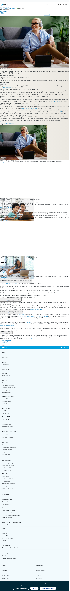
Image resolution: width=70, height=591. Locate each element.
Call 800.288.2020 (4, 267)
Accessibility (4, 573)
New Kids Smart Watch (7, 488)
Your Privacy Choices (40, 570)
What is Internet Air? (7, 512)
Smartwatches (5, 364)
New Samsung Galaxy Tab (8, 478)
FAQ (5, 209)
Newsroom (4, 533)
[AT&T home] (4, 5)
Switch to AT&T (5, 419)
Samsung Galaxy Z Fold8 (8, 390)
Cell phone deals (6, 440)
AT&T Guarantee (6, 545)
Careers (4, 540)
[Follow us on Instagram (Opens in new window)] (64, 347)
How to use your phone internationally (11, 515)
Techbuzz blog (5, 553)
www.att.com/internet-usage (29, 108)
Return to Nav (13, 8)
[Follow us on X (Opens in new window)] (59, 347)
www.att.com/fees (56, 101)
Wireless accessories (7, 367)
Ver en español (65, 1)
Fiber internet (5, 357)
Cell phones (5, 355)
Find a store (58, 1)
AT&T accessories (6, 497)
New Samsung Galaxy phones (9, 463)
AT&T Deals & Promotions (8, 437)
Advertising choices (39, 565)
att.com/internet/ (6, 87)
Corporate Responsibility (8, 538)
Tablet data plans (6, 408)
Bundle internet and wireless (8, 510)
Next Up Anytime (6, 413)
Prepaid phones (5, 369)
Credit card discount (7, 449)
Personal (3, 1)
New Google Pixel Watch (7, 486)
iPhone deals (5, 442)
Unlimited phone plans (7, 398)
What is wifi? (5, 525)
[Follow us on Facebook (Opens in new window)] (61, 347)
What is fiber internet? (7, 517)
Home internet (5, 360)
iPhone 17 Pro (5, 378)
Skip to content (4, 7)
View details (47, 15)
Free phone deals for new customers (10, 452)
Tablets (4, 362)
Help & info (4, 543)
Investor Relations (6, 535)
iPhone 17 (4, 383)
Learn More (3, 163)
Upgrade (4, 406)
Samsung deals (5, 444)
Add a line (4, 403)
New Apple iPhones (6, 460)
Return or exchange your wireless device (11, 522)
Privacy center (38, 568)
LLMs (3, 560)
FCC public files (39, 578)
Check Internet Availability (7, 122)
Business (9, 1)
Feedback (4, 555)
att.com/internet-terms (26, 105)
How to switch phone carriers (9, 421)
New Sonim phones (6, 470)
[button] (9, 4)
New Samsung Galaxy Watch (8, 483)
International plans (6, 401)
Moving (2, 209)
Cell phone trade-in (6, 429)
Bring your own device (7, 426)
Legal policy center (5, 578)
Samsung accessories (7, 499)
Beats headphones (6, 504)
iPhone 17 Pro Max (6, 375)
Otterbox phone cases (7, 502)
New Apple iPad (5, 476)
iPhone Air (4, 380)
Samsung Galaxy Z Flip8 (7, 392)
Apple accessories (6, 494)
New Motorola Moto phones (8, 467)
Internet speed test (6, 424)
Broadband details (5, 575)
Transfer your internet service (9, 431)
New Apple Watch (6, 481)
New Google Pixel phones (8, 465)
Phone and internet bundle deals (9, 447)
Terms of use (4, 570)
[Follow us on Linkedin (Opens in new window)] (67, 347)
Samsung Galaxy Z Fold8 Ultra (9, 387)
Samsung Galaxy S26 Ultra (8, 385)
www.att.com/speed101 (55, 112)
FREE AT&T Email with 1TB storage (9, 558)
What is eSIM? (5, 520)
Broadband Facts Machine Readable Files (11, 548)
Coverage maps (5, 568)
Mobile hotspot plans (7, 410)
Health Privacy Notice (40, 573)
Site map (4, 565)
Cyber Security (38, 575)
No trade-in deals (6, 454)
